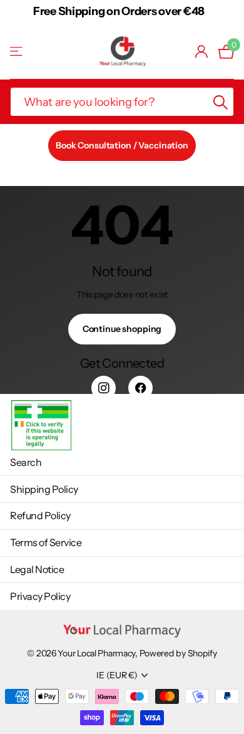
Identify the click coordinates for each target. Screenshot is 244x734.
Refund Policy (40, 515)
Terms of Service (45, 542)
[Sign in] (201, 51)
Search (25, 462)
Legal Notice (37, 569)
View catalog (17, 51)
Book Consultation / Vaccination (122, 145)
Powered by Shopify (178, 653)
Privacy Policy (40, 596)
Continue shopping (122, 328)
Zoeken (220, 101)
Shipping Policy (44, 489)
